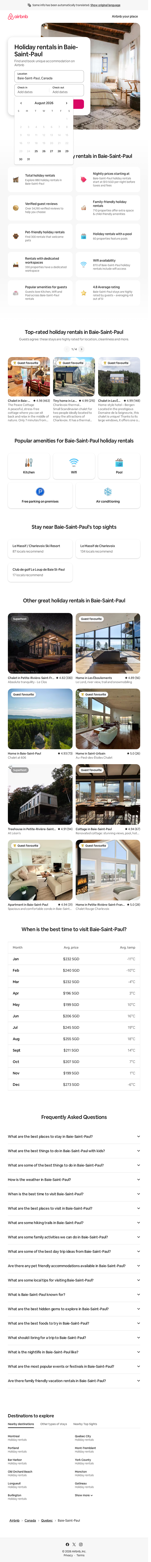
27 (51, 151)
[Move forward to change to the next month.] (66, 103)
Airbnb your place (125, 16)
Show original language (105, 5)
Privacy (68, 1555)
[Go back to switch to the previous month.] (21, 103)
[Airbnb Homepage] (18, 16)
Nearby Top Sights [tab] (85, 1424)
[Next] (81, 349)
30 (20, 159)
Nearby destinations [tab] (21, 1424)
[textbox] (31, 92)
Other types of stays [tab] (53, 1424)
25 (36, 151)
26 (43, 151)
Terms (80, 1555)
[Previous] (67, 349)
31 (28, 159)
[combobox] (49, 78)
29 (66, 151)
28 (59, 151)
